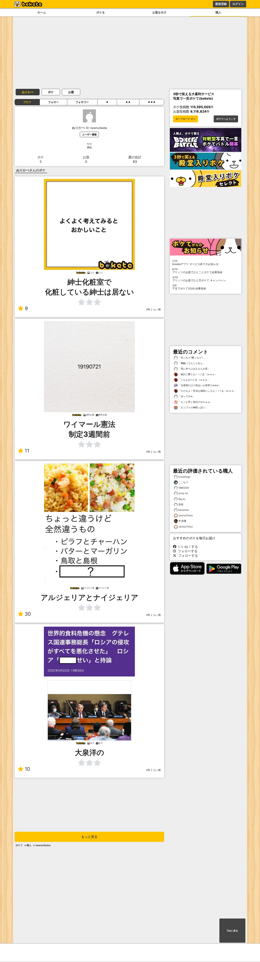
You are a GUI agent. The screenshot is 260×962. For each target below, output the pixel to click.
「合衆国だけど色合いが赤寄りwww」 (199, 385)
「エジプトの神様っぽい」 (193, 407)
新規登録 (221, 3)
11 (27, 451)
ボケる (100, 12)
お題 (71, 92)
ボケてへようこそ (226, 118)
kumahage (184, 476)
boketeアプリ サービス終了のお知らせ (195, 263)
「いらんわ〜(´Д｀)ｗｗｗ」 (194, 379)
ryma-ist (183, 493)
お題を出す (159, 12)
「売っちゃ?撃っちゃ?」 (191, 357)
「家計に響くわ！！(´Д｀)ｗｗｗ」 (197, 374)
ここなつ (183, 482)
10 (27, 769)
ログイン (238, 3)
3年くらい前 (153, 309)
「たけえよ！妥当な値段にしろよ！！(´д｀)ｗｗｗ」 (207, 390)
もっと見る (89, 836)
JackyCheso (185, 515)
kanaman (183, 509)
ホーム (41, 12)
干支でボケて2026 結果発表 (189, 287)
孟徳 (180, 504)
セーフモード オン (186, 118)
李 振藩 (182, 520)
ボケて (19, 845)
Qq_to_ (182, 498)
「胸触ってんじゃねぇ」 (191, 363)
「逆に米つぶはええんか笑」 (194, 368)
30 (28, 614)
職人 (218, 12)
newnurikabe (43, 845)
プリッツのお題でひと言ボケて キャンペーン (199, 279)
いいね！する (187, 547)
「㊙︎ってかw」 (186, 396)
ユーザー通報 (89, 134)
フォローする (186, 551)
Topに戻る (232, 930)
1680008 (183, 487)
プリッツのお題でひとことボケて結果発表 (197, 271)
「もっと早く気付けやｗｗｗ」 (195, 401)
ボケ (51, 92)
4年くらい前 (153, 614)
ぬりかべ (27, 92)
